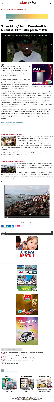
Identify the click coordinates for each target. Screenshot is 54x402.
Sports (25, 9)
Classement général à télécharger (9, 124)
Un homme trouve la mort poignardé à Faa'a (13, 355)
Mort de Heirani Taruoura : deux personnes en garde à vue (17, 360)
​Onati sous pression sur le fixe (9, 363)
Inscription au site (36, 399)
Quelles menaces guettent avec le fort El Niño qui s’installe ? (18, 358)
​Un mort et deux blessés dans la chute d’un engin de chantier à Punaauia (22, 352)
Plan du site (23, 399)
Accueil (3, 9)
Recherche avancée (5, 234)
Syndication (30, 399)
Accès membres (17, 399)
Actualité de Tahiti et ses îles (14, 9)
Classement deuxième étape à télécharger (12, 122)
